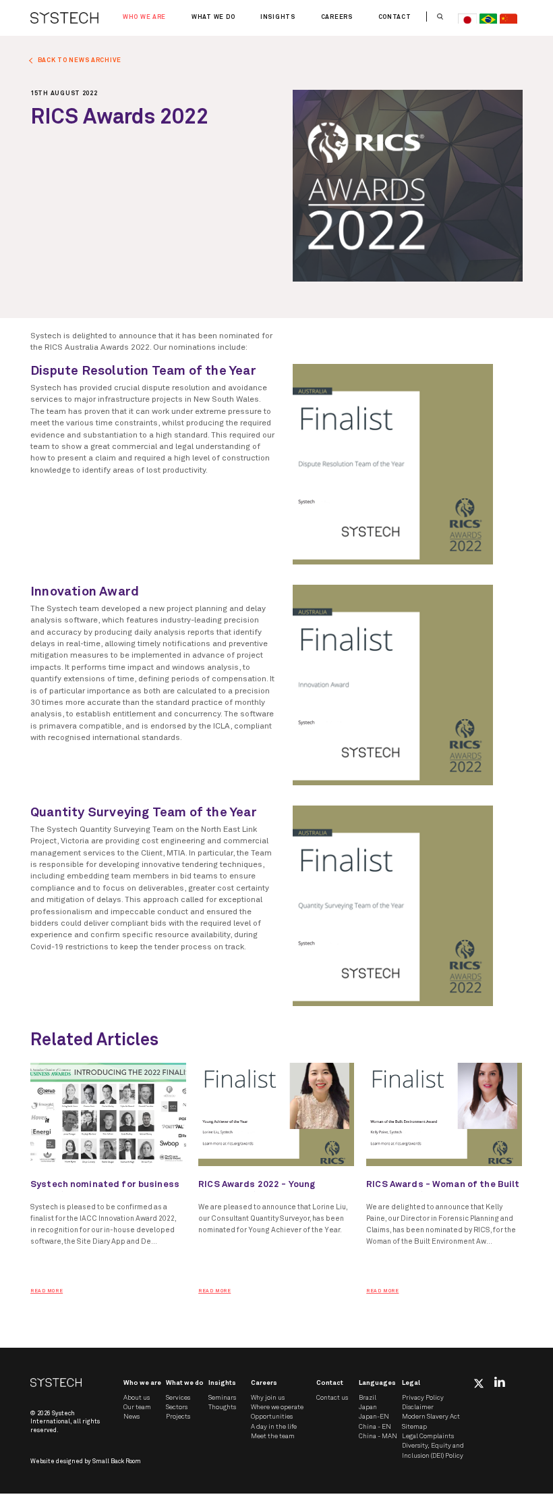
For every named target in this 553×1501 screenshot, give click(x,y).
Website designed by (85, 1461)
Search (440, 16)
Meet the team (273, 1436)
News (131, 1416)
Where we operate (277, 1407)
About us (136, 1397)
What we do (213, 17)
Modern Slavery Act (431, 1416)
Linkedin (499, 1382)
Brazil (367, 1397)
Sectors (176, 1407)
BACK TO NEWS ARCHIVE (80, 60)
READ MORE (46, 1291)
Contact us (332, 1397)
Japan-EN (374, 1416)
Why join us (268, 1397)
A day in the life (274, 1426)
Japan (368, 1407)
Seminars (222, 1397)
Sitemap (414, 1426)
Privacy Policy (423, 1397)
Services (178, 1397)
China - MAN (378, 1436)
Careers (337, 17)
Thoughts (222, 1407)
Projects (178, 1416)
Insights (277, 17)
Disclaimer (418, 1407)
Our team (137, 1407)
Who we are (144, 17)
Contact (394, 17)
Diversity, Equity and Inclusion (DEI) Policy (433, 1450)
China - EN (375, 1426)
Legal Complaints (428, 1436)
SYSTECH (64, 18)
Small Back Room (116, 1461)
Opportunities (272, 1416)
